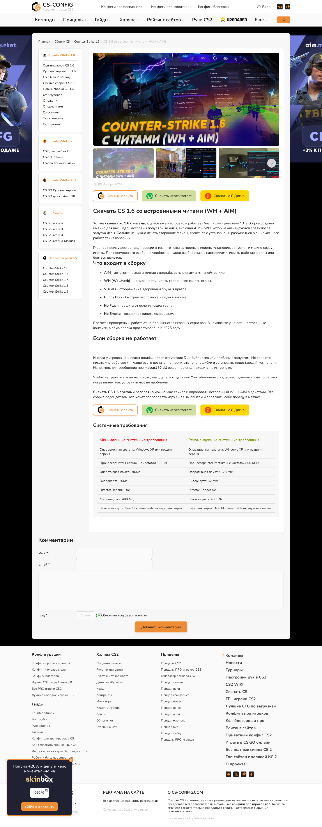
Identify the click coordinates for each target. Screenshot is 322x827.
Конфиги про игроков (247, 713)
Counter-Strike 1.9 (55, 292)
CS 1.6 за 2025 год (56, 77)
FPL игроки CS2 (241, 699)
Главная (44, 41)
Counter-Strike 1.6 (86, 41)
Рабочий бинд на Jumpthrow (52, 757)
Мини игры (104, 701)
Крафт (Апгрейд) (108, 708)
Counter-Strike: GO (62, 180)
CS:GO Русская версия (59, 190)
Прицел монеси (172, 701)
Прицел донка (171, 708)
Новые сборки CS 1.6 (58, 89)
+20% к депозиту (39, 807)
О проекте (236, 764)
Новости (234, 662)
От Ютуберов (52, 95)
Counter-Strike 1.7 (55, 280)
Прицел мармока (173, 720)
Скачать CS (236, 691)
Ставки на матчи (108, 727)
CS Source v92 (53, 223)
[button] (271, 163)
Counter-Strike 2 (60, 141)
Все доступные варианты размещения (131, 801)
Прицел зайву (171, 733)
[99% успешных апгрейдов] (233, 19)
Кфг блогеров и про (245, 720)
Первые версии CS (62, 258)
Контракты (104, 695)
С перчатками (53, 106)
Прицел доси (170, 714)
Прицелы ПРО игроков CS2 (181, 670)
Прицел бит (169, 727)
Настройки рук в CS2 (246, 677)
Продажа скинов (108, 663)
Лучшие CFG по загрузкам (251, 706)
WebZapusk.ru (204, 818)
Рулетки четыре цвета (112, 676)
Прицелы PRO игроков (177, 739)
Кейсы (101, 714)
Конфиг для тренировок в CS (53, 738)
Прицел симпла (172, 682)
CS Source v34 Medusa (59, 241)
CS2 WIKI (234, 684)
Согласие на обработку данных (125, 809)
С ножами (50, 100)
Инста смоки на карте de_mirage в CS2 (59, 751)
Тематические (53, 118)
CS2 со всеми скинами (59, 163)
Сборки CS (62, 41)
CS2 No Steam (53, 157)
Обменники (104, 720)
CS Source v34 (53, 235)
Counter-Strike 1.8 (55, 286)
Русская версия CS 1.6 (59, 71)
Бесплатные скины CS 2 (249, 749)
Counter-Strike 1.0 (55, 268)
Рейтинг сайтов (241, 727)
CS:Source (55, 213)
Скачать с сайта (119, 195)
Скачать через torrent (173, 195)
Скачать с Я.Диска (229, 195)
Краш (100, 689)
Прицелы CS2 (171, 663)
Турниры (234, 670)
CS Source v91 (53, 229)
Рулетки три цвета (109, 670)
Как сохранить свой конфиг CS (54, 745)
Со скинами (51, 112)
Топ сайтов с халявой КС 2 (251, 756)
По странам (51, 124)
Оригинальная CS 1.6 (58, 65)
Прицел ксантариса (175, 695)
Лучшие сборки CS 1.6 (59, 83)
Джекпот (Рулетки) (110, 682)
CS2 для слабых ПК (57, 151)
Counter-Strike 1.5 (55, 274)
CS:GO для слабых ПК (59, 196)
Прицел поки (170, 689)
